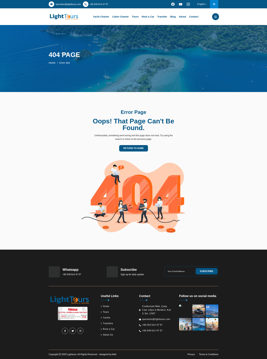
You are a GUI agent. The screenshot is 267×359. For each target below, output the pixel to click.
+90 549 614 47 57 (99, 4)
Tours (135, 16)
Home (52, 62)
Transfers (108, 323)
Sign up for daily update (132, 274)
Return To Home (133, 148)
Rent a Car (148, 16)
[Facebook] (173, 4)
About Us (108, 335)
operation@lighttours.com (68, 4)
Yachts (106, 317)
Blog (173, 16)
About (182, 16)
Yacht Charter (101, 16)
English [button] (201, 4)
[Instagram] (188, 4)
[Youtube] (180, 4)
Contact (193, 16)
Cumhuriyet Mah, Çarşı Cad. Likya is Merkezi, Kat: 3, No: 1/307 (156, 310)
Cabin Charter (120, 16)
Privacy (191, 354)
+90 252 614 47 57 (152, 325)
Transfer (162, 16)
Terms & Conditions (208, 354)
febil (114, 354)
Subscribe (206, 271)
